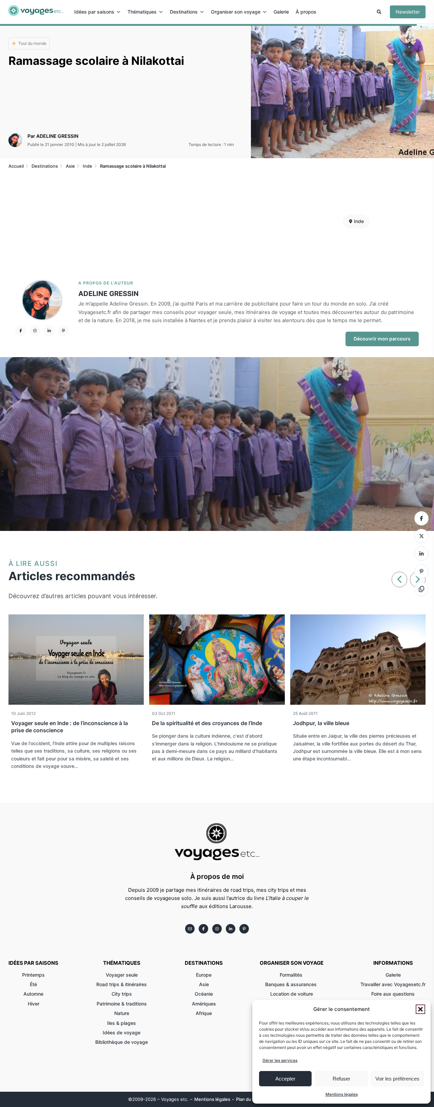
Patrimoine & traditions (122, 1004)
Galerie (281, 12)
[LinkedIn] (49, 330)
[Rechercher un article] (379, 12)
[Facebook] (20, 330)
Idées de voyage (121, 1032)
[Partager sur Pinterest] (421, 571)
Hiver (33, 1004)
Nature (121, 1013)
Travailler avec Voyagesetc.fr (393, 984)
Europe (204, 975)
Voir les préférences (397, 1079)
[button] (420, 1009)
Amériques (204, 1004)
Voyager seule (122, 975)
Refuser (341, 1079)
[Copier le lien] (421, 589)
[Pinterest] (63, 330)
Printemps (33, 975)
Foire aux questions (393, 994)
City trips (122, 994)
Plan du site (248, 1099)
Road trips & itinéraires (121, 984)
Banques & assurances (291, 984)
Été (33, 984)
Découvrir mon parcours (382, 339)
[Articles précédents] (399, 579)
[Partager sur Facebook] (421, 518)
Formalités (292, 975)
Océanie (204, 994)
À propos (306, 12)
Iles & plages (121, 1023)
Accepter (285, 1079)
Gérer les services (279, 1060)
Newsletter (408, 12)
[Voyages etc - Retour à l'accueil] (35, 12)
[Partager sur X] (421, 536)
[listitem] (190, 929)
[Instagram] (34, 330)
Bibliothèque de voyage (121, 1042)
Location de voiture (291, 994)
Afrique (204, 1013)
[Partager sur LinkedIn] (421, 554)
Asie (204, 984)
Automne (33, 994)
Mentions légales (342, 1094)
